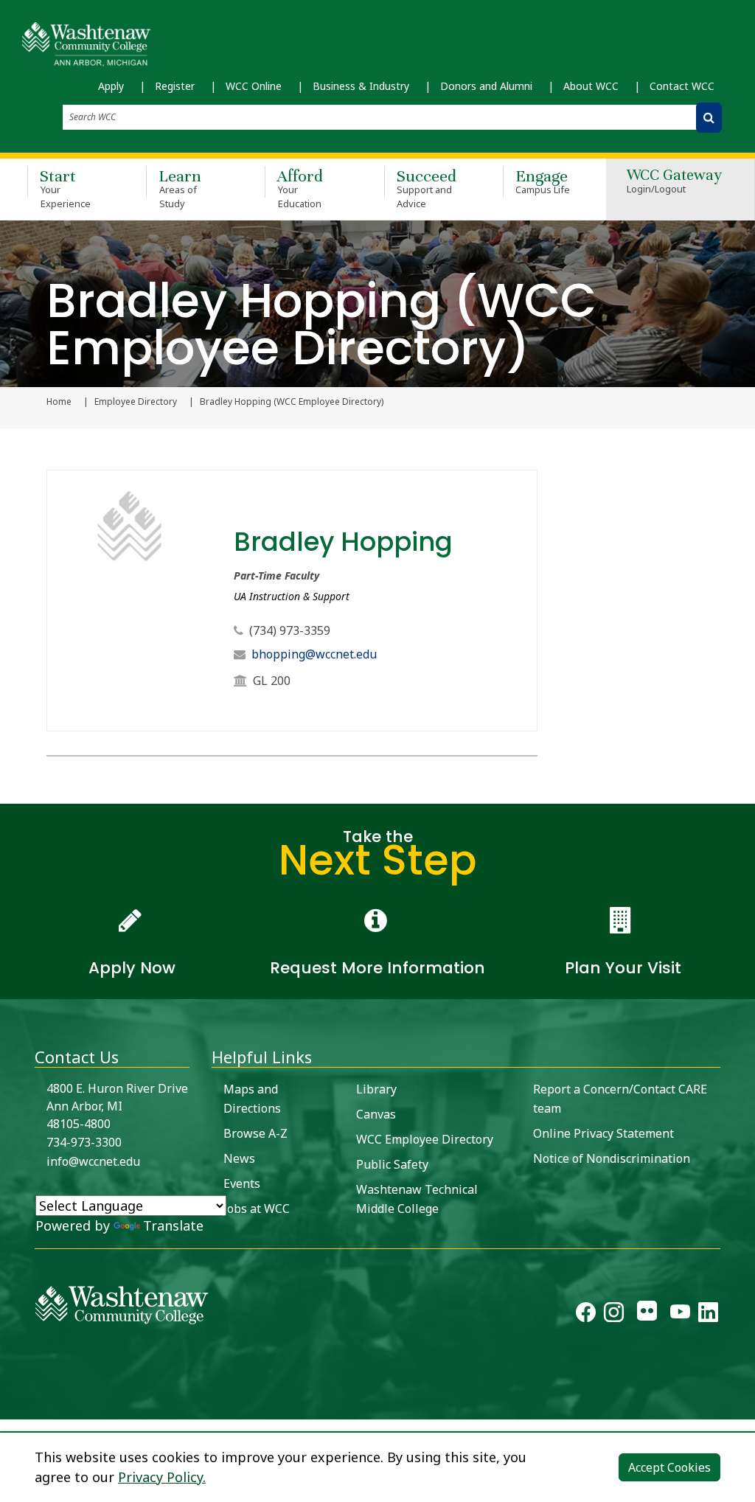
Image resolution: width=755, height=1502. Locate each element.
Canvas (376, 1114)
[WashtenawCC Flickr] (647, 1314)
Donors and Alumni (486, 86)
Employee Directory (135, 402)
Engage (543, 181)
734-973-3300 (84, 1142)
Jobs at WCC (256, 1208)
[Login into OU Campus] (9, 1406)
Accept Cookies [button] (669, 1467)
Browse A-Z (255, 1133)
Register (175, 86)
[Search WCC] (709, 117)
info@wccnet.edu (93, 1161)
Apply (111, 86)
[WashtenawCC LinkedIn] (708, 1314)
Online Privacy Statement (603, 1133)
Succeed (426, 188)
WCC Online (254, 86)
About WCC (591, 86)
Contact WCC (682, 86)
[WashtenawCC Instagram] (614, 1314)
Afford (300, 188)
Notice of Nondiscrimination (611, 1158)
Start (65, 188)
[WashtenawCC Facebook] (586, 1314)
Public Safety (392, 1164)
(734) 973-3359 (289, 630)
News (239, 1158)
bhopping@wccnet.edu (314, 654)
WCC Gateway (674, 181)
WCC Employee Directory (424, 1139)
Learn (180, 188)
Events (241, 1183)
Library (376, 1089)
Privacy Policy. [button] (162, 1477)
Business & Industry (361, 86)
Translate (173, 1225)
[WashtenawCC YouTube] (680, 1314)
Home (59, 402)
